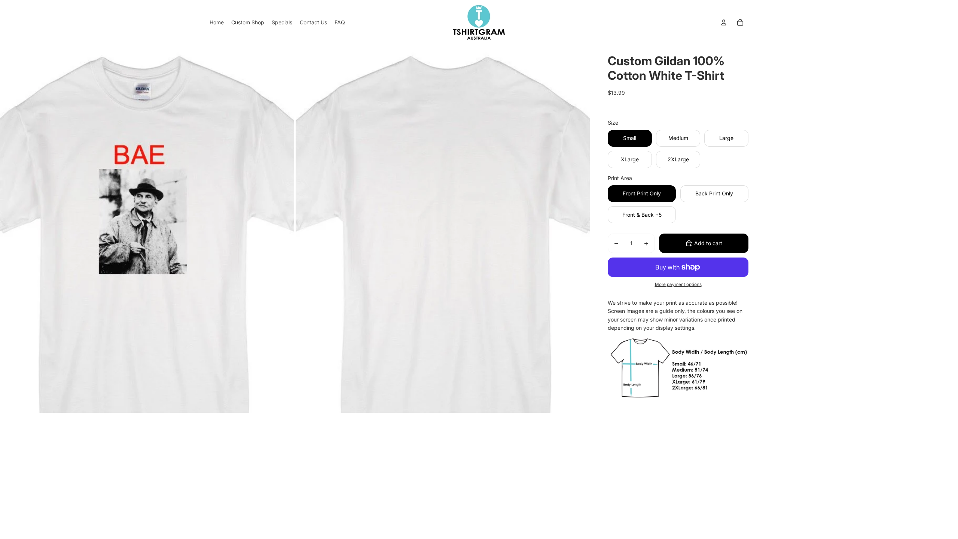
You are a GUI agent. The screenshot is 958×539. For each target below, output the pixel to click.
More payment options (678, 284)
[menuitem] (217, 22)
